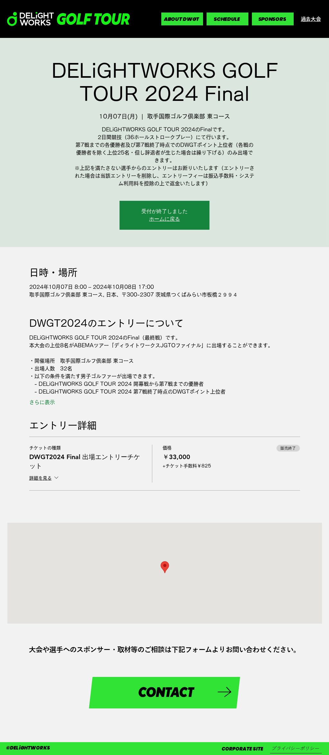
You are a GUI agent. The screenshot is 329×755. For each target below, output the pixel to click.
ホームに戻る (164, 219)
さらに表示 (42, 402)
